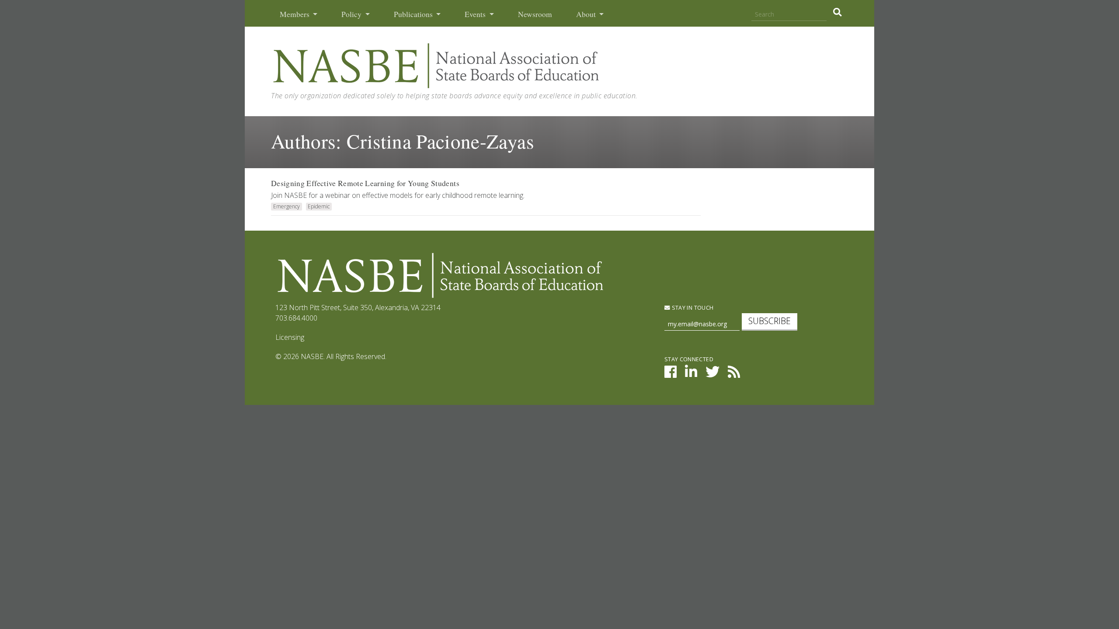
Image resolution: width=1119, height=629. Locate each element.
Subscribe (769, 321)
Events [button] (476, 14)
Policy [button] (352, 14)
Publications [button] (414, 14)
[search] (837, 12)
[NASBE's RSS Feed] (734, 374)
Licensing (289, 337)
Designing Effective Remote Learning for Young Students (365, 183)
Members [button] (295, 14)
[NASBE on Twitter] (712, 374)
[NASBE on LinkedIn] (691, 374)
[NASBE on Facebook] (670, 374)
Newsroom (535, 14)
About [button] (587, 14)
